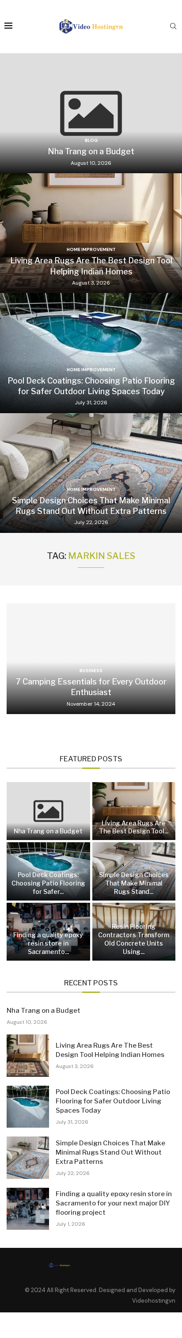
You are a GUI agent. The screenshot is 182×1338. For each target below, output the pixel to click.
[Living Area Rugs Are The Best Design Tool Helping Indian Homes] (91, 233)
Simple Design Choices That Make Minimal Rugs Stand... (134, 883)
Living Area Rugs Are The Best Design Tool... (133, 827)
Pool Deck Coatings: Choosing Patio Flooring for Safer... (48, 883)
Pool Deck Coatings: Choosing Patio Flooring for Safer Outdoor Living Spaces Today (113, 1101)
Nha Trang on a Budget (91, 151)
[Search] (173, 27)
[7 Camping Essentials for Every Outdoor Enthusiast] (91, 658)
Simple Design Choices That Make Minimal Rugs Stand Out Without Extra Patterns (110, 1152)
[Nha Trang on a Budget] (91, 113)
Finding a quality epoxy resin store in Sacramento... (48, 943)
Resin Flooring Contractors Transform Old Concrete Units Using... (133, 939)
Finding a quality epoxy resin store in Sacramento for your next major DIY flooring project (114, 1203)
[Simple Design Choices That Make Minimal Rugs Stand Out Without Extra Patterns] (91, 473)
